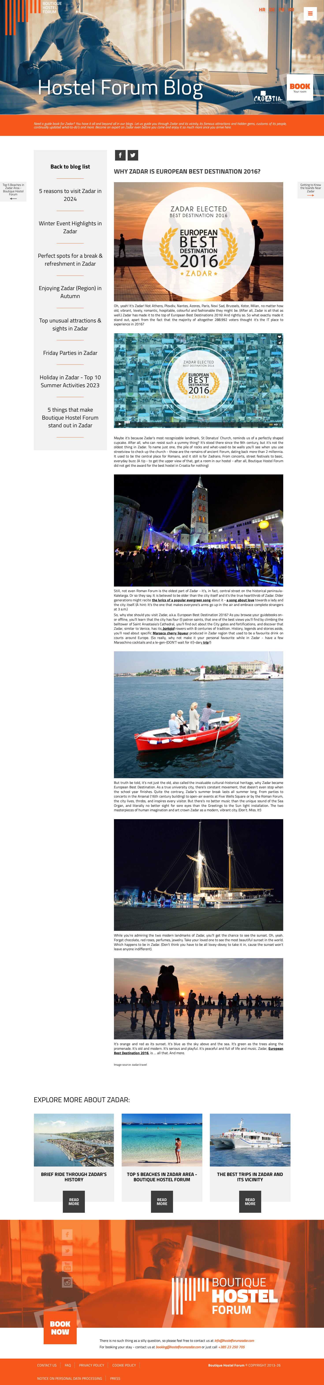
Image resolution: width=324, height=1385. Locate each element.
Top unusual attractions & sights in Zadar (70, 324)
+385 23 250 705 (231, 1347)
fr (282, 9)
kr (291, 9)
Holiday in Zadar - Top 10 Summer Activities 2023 (70, 381)
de (272, 9)
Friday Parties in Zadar (70, 352)
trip (205, 642)
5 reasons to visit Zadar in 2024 (70, 195)
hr (262, 9)
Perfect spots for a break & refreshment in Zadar (70, 259)
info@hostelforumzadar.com (234, 1340)
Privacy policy (91, 1365)
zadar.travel (139, 1064)
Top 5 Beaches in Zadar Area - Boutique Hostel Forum (13, 189)
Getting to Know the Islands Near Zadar (310, 188)
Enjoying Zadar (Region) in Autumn (70, 292)
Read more (74, 1202)
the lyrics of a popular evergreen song (181, 600)
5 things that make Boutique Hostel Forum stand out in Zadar (70, 417)
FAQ (68, 1365)
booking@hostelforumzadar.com (178, 1347)
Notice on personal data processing (69, 1378)
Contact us (47, 1365)
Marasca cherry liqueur (170, 633)
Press (115, 1378)
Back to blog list (70, 166)
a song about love (240, 600)
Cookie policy (124, 1365)
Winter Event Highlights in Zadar (70, 227)
